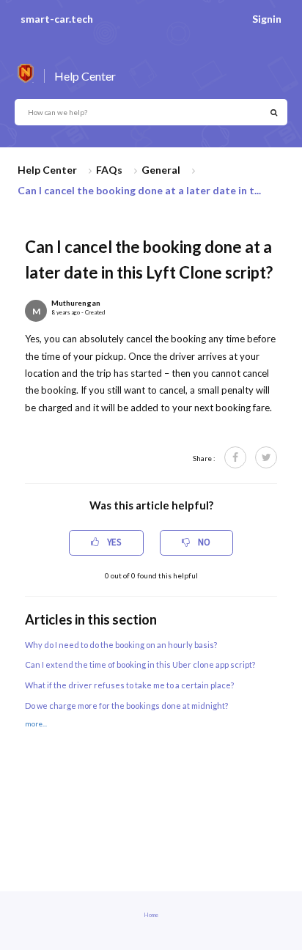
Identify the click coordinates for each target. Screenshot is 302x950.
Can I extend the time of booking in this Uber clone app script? (140, 664)
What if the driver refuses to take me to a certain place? (129, 685)
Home (151, 914)
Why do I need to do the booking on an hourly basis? (121, 644)
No (203, 542)
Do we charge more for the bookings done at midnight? (126, 705)
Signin (266, 18)
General (160, 170)
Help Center (47, 170)
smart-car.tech (57, 18)
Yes (113, 542)
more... (36, 723)
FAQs (109, 170)
